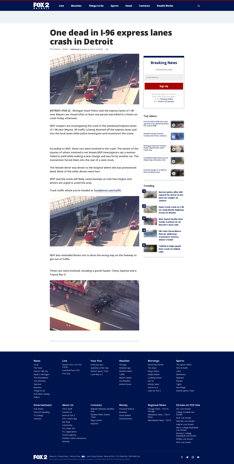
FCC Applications (69, 431)
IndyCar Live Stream (185, 424)
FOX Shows (39, 409)
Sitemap (65, 441)
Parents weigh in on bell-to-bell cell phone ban (155, 171)
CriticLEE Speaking (42, 412)
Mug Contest (153, 371)
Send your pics (97, 364)
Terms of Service (166, 101)
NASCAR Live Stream (185, 421)
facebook (182, 457)
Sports (180, 360)
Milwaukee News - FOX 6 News (159, 415)
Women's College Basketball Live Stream (186, 434)
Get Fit (151, 381)
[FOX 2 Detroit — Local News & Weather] (42, 6)
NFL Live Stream (183, 409)
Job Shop (66, 422)
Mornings (153, 360)
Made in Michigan (41, 374)
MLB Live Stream (183, 418)
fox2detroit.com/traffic (107, 190)
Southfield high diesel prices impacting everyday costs (156, 159)
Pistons (179, 381)
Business (37, 387)
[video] (177, 124)
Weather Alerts (125, 371)
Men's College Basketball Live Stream (187, 428)
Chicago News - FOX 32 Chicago (158, 410)
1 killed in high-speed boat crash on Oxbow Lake (170, 249)
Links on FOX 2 (154, 390)
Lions (178, 371)
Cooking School (154, 377)
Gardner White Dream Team (100, 415)
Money (123, 405)
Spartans (180, 377)
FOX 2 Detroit (55, 49)
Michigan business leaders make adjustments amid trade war (155, 147)
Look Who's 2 (97, 374)
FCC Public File (68, 428)
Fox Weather (124, 381)
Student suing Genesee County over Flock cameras (155, 134)
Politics (37, 397)
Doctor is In (153, 387)
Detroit (65, 49)
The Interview (40, 381)
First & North (182, 368)
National (37, 384)
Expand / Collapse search (198, 6)
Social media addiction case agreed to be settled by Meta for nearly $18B (156, 123)
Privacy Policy (166, 99)
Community (67, 425)
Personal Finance (126, 409)
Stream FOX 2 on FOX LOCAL (71, 365)
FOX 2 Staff (67, 409)
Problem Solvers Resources (74, 438)
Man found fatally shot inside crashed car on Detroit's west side (171, 222)
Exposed (94, 423)
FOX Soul (66, 373)
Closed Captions (69, 435)
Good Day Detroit (155, 364)
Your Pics (96, 360)
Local (36, 364)
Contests (37, 418)
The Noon (152, 368)
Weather (124, 360)
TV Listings (38, 415)
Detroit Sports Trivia (99, 371)
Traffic (122, 374)
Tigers (179, 384)
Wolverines (181, 374)
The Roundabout (41, 377)
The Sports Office (184, 364)
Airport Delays (125, 377)
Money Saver (153, 384)
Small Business (125, 418)
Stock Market (125, 415)
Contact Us (67, 412)
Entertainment (43, 405)
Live (64, 360)
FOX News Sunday (42, 394)
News (37, 360)
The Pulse (38, 368)
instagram (193, 457)
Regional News (157, 405)
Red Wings (180, 387)
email (198, 457)
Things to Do (39, 390)
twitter (187, 457)
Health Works (154, 374)
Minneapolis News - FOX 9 (159, 420)
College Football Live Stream (185, 413)
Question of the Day (99, 368)
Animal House (125, 384)
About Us (67, 405)
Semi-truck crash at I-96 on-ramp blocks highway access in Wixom (171, 210)
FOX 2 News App (69, 418)
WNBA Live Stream (184, 439)
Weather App (125, 368)
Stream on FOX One (188, 405)
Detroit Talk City (41, 371)
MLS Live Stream (183, 442)
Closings (122, 364)
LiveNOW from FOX (70, 370)
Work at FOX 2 (68, 415)
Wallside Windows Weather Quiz (102, 410)
